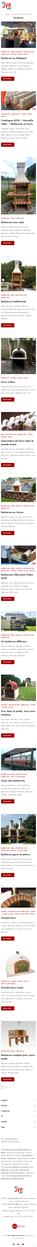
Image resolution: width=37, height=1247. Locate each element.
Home (7, 14)
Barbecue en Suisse (12, 512)
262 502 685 (13, 1198)
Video (3, 116)
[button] (18, 1139)
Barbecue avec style (12, 222)
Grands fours (8, 918)
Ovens (19, 1158)
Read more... (7, 79)
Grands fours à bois (12, 987)
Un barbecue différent (13, 641)
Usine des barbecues (13, 780)
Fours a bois (22, 54)
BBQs (3, 1152)
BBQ (13, 52)
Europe (19, 52)
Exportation (28, 52)
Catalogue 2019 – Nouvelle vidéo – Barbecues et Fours (17, 122)
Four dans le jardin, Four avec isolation (18, 712)
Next (10, 1087)
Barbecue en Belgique (14, 58)
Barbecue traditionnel (13, 301)
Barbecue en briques (20, 1167)
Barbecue (4, 1170)
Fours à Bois (8, 382)
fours (13, 54)
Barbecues (5, 52)
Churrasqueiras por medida (11, 1150)
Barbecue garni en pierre (15, 854)
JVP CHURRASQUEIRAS (9, 1139)
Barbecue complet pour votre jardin (18, 1056)
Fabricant (5, 54)
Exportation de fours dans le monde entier (17, 442)
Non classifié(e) (18, 777)
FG (33, 1235)
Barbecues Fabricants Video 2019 (17, 576)
